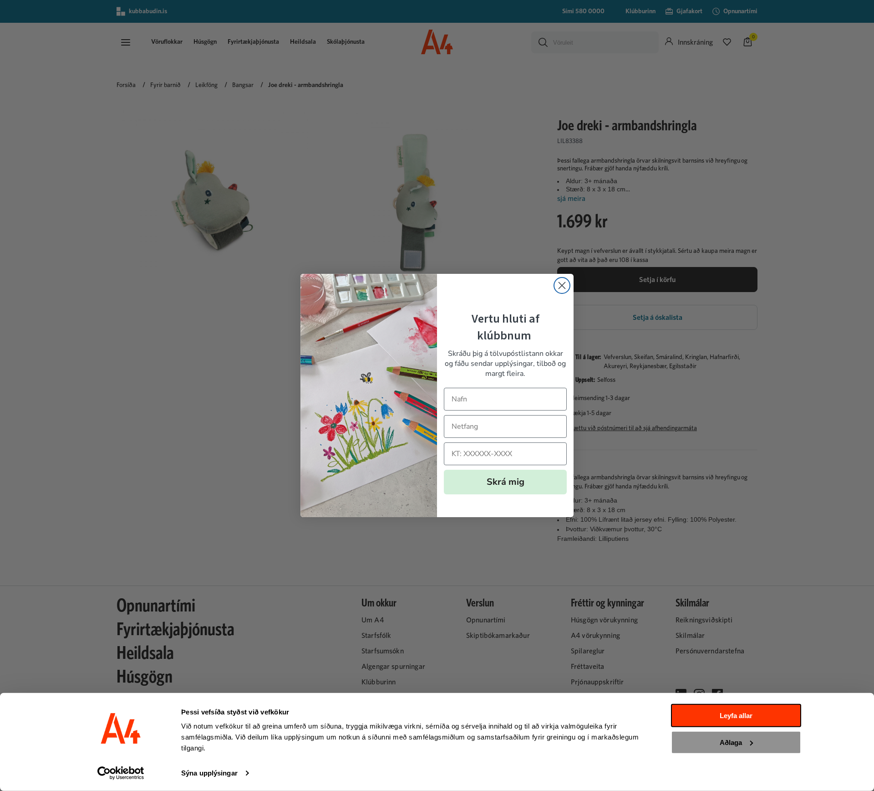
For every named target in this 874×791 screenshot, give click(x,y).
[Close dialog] (562, 285)
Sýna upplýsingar (209, 773)
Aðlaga (731, 742)
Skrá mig (505, 482)
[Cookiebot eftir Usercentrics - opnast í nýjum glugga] (121, 773)
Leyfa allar (736, 715)
